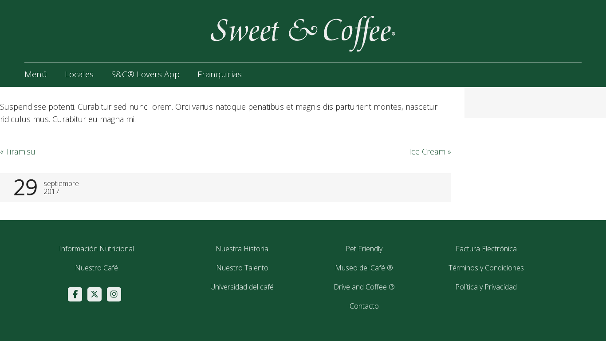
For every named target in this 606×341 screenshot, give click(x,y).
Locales (79, 74)
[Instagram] (114, 294)
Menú (35, 74)
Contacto (364, 306)
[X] (94, 294)
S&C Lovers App (145, 74)
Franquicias (219, 74)
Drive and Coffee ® (364, 287)
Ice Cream (430, 151)
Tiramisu (17, 151)
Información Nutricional (96, 249)
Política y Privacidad (486, 287)
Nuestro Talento (242, 268)
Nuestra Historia (242, 249)
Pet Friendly (364, 249)
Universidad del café (242, 287)
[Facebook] (75, 294)
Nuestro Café (96, 268)
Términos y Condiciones (486, 268)
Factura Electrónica (486, 249)
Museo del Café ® (364, 268)
